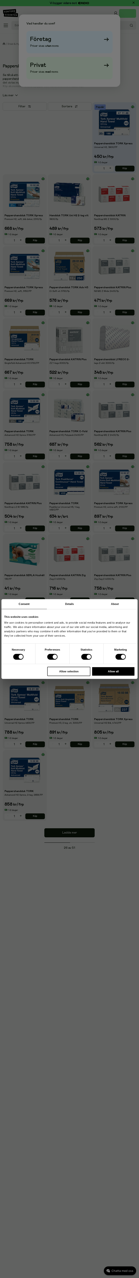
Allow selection (69, 671)
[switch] (52, 657)
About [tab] (115, 603)
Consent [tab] (24, 603)
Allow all (113, 671)
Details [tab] (69, 603)
